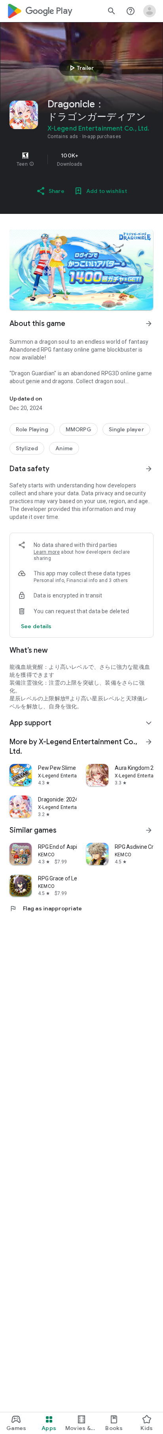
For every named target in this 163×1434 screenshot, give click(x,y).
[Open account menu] (149, 11)
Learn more (47, 552)
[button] (31, 164)
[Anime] (64, 448)
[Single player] (126, 429)
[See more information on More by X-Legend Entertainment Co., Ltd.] (148, 741)
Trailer (80, 68)
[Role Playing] (32, 429)
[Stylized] (26, 448)
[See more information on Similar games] (148, 830)
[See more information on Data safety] (148, 468)
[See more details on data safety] (36, 626)
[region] (81, 159)
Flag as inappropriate (45, 908)
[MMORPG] (78, 429)
